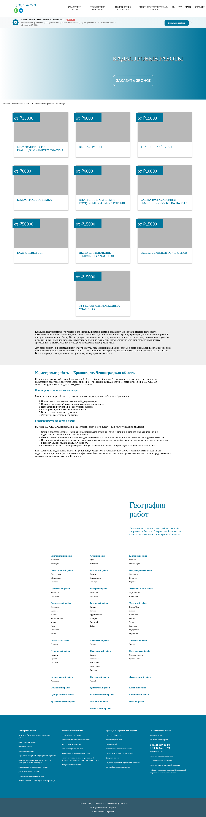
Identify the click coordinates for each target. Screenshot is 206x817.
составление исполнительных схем (119, 749)
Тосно (131, 622)
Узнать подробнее (176, 23)
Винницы (93, 670)
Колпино (132, 560)
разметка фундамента (114, 740)
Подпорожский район (100, 651)
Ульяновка (133, 626)
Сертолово (55, 630)
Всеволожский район (61, 603)
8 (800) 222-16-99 (160, 747)
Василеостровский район (102, 695)
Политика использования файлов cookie (165, 765)
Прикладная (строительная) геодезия (153, 8)
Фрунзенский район (60, 688)
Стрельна (132, 582)
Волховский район (99, 570)
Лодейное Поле (135, 593)
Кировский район (137, 688)
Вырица (93, 607)
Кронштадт (55, 681)
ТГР (180, 7)
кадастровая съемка (26, 751)
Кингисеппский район (61, 556)
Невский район (136, 702)
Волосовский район (60, 640)
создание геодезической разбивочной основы (123, 762)
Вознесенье (94, 659)
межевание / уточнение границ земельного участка (34, 736)
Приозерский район (60, 589)
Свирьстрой (133, 596)
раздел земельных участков (29, 771)
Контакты (199, 7)
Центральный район (100, 688)
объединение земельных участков (31, 776)
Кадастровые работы (74, 8)
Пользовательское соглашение (161, 760)
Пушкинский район (60, 651)
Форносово (133, 633)
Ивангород (55, 563)
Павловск (54, 655)
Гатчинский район (99, 603)
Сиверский (94, 622)
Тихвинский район (138, 640)
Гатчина (93, 611)
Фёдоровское (134, 630)
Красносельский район (140, 651)
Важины (93, 655)
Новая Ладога (95, 578)
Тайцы (92, 626)
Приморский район (99, 677)
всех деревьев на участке (71, 744)
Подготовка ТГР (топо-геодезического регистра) (37, 780)
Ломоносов (133, 574)
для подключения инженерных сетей (76, 740)
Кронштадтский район (62, 677)
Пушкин (54, 659)
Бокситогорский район (62, 570)
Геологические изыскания (123, 8)
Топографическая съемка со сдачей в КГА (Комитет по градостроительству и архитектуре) (80, 759)
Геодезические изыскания (97, 8)
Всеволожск (55, 607)
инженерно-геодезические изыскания (76, 753)
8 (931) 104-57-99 (25, 5)
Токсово (54, 633)
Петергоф (133, 578)
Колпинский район (138, 556)
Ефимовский (55, 578)
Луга (92, 560)
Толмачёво (94, 563)
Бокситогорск (56, 574)
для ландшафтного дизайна (72, 749)
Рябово (132, 618)
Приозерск (55, 596)
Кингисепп (55, 560)
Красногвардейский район (63, 702)
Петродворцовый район (140, 570)
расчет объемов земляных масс (118, 767)
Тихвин (132, 644)
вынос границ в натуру (27, 742)
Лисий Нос (94, 681)
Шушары (54, 663)
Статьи (188, 7)
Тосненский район (138, 603)
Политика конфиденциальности (161, 756)
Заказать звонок (133, 80)
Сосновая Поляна (136, 655)
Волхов (93, 574)
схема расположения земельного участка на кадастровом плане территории (35, 761)
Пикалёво (54, 582)
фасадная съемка (112, 758)
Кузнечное (55, 593)
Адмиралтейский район (62, 695)
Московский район (99, 702)
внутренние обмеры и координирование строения (37, 756)
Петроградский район (100, 709)
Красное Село (134, 659)
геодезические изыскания (71, 765)
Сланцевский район (99, 640)
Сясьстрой (94, 582)
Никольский (94, 663)
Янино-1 (54, 615)
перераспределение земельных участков (33, 767)
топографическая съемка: (71, 735)
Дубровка (54, 611)
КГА (174, 7)
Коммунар (94, 618)
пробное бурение (156, 735)
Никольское (133, 615)
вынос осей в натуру (113, 735)
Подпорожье (95, 666)
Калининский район (139, 695)
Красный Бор (134, 607)
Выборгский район (99, 589)
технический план (25, 746)
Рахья (53, 626)
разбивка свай (111, 744)
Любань (132, 611)
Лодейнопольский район (141, 589)
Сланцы (93, 644)
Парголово (94, 596)
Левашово (94, 593)
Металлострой (134, 563)
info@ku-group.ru (156, 751)
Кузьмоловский (57, 618)
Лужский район (97, 556)
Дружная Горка (96, 615)
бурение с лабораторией (159, 740)
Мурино (54, 622)
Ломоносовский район (140, 677)
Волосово (54, 644)
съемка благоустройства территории (119, 753)
